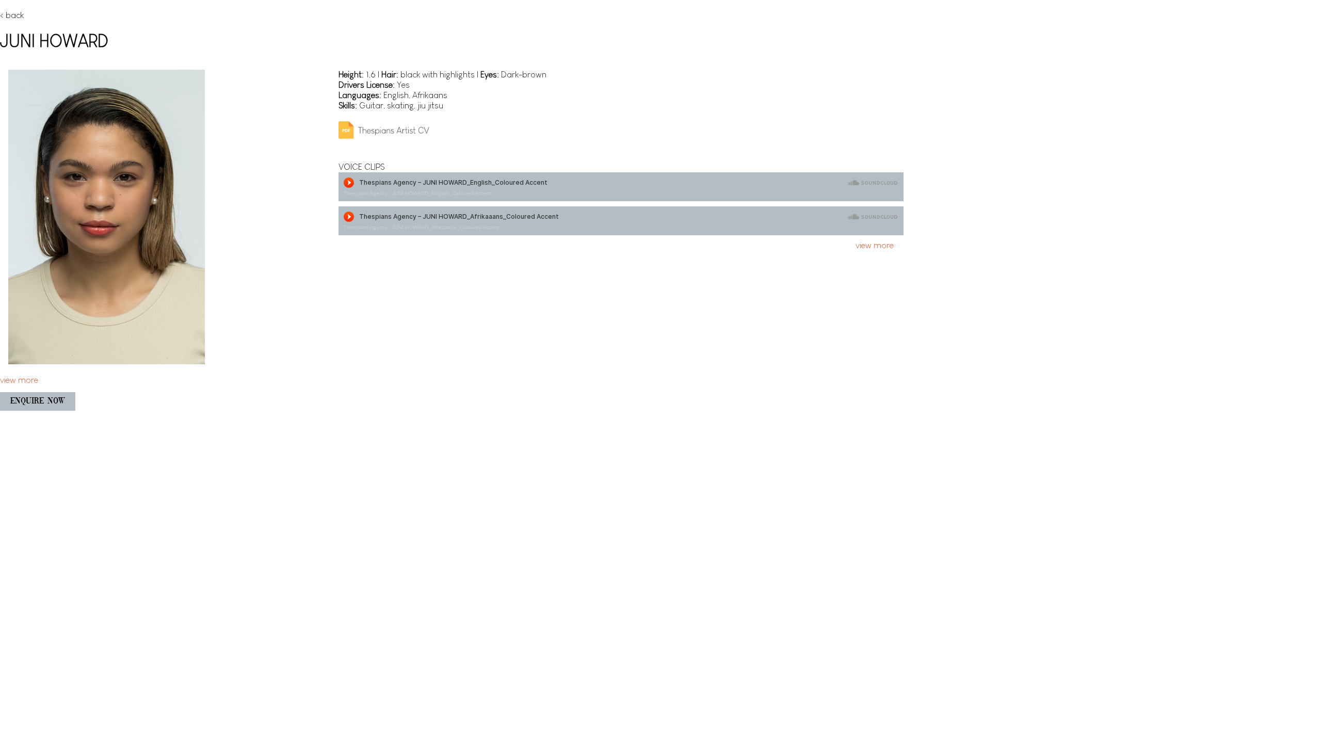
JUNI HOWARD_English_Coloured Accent (441, 193)
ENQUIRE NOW (37, 401)
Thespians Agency (366, 193)
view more (875, 245)
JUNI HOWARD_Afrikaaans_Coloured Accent (445, 227)
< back (12, 15)
